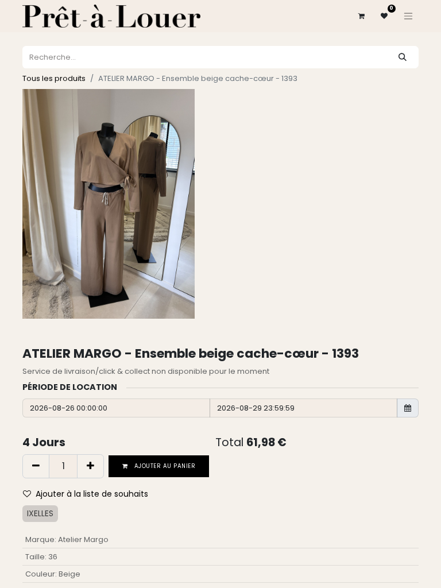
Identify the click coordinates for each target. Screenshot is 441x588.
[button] (90, 494)
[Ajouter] (90, 466)
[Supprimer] (35, 466)
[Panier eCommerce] (361, 16)
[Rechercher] (402, 57)
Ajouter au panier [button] (164, 466)
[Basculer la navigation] (408, 16)
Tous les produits (54, 78)
